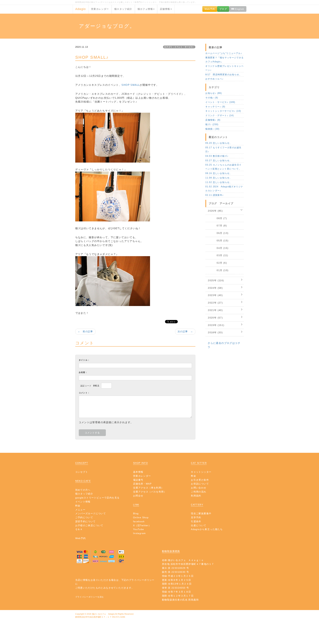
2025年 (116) (216, 280)
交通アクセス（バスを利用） (149, 491)
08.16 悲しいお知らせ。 (218, 173)
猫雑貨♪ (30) (212, 129)
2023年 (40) (215, 295)
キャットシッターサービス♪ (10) (223, 111)
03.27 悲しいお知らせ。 (218, 160)
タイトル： (84, 360)
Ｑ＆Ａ (79, 529)
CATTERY (197, 504)
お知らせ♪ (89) (213, 93)
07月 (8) (217, 225)
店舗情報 (165, 9)
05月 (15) (218, 240)
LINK (136, 504)
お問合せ (138, 495)
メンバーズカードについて (90, 513)
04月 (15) (218, 248)
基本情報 (138, 472)
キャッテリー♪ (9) (215, 106)
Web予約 (210, 9)
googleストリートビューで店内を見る (97, 497)
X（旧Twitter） (142, 525)
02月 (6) (217, 262)
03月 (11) (218, 255)
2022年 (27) (215, 302)
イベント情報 (83, 501)
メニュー (80, 509)
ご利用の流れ (198, 491)
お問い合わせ (198, 487)
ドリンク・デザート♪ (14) (219, 115)
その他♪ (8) (211, 97)
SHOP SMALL (130, 84)
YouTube (138, 529)
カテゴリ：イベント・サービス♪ (179, 47)
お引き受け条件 (200, 480)
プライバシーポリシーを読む (89, 597)
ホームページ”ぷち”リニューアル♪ (223, 53)
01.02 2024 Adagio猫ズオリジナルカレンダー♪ (224, 188)
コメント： (84, 393)
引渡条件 (196, 521)
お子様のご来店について (89, 525)
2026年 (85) (215, 210)
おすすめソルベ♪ (214, 79)
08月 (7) (217, 218)
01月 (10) (218, 270)
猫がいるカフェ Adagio (103, 614)
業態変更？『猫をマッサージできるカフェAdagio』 (224, 59)
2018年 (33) (215, 332)
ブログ (223, 9)
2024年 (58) (215, 288)
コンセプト (81, 472)
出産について (198, 525)
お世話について (200, 483)
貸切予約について (85, 521)
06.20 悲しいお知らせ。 (218, 143)
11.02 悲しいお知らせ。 (218, 182)
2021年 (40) (215, 310)
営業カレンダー (100, 9)
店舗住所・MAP (142, 483)
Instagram (139, 533)
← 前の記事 (85, 331)
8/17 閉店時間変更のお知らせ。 (223, 74)
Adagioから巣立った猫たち (207, 529)
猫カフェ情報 (145, 9)
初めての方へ (83, 490)
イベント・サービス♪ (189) (220, 102)
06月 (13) (218, 233)
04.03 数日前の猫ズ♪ (216, 156)
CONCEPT (81, 463)
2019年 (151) (216, 325)
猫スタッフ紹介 (123, 9)
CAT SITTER (199, 463)
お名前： (83, 372)
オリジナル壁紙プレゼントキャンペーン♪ (224, 68)
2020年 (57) (215, 317)
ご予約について (84, 517)
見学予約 (196, 517)
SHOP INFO (140, 463)
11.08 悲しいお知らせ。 (218, 178)
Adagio (80, 9)
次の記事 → (185, 331)
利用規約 (196, 495)
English (239, 9)
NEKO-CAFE (83, 481)
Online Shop (141, 517)
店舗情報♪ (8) (212, 120)
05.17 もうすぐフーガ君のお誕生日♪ (223, 149)
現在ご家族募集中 (201, 513)
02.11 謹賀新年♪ (214, 195)
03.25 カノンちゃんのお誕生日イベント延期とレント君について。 (223, 167)
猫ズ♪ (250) (211, 124)
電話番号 (138, 480)
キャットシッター (201, 472)
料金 (77, 505)
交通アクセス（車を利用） (148, 487)
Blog (136, 513)
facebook (139, 521)
